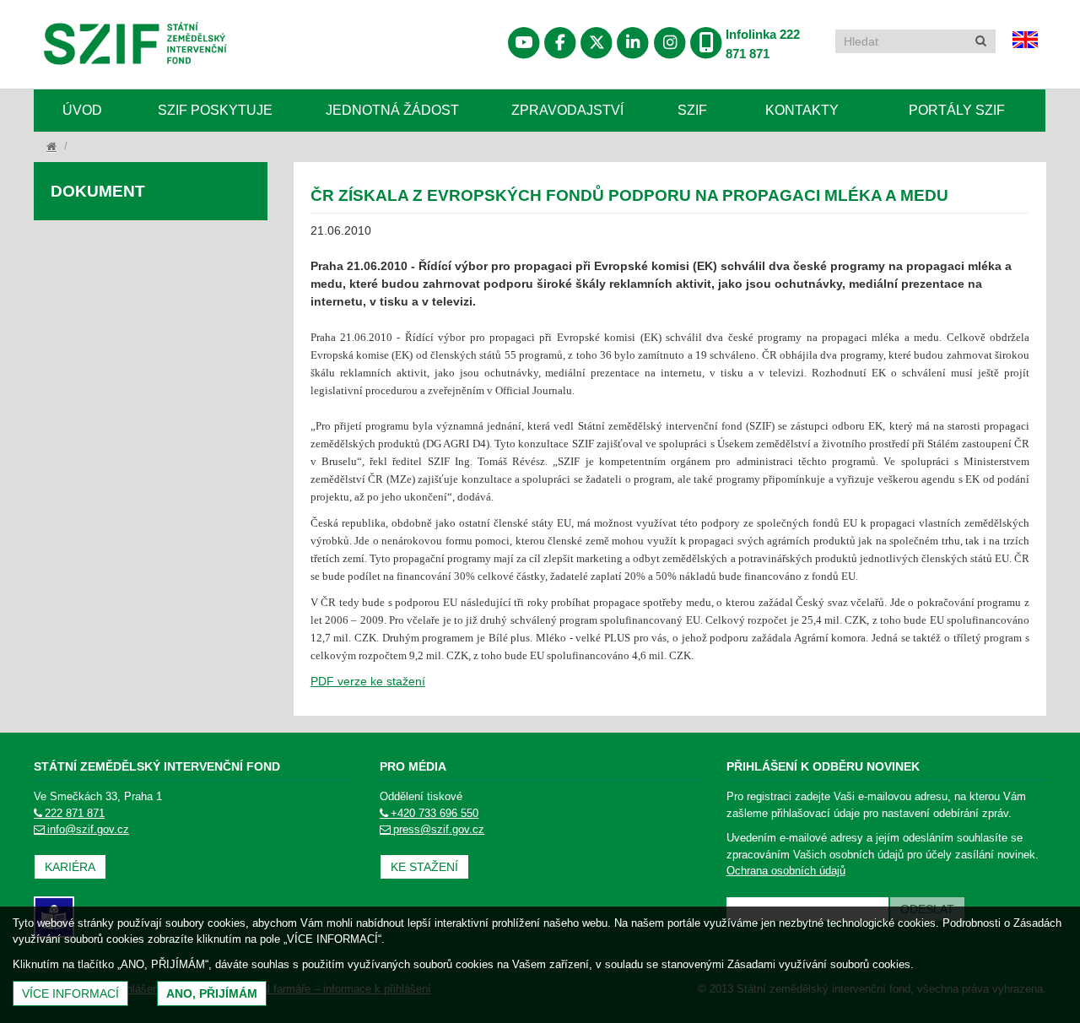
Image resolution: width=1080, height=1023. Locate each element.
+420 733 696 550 (434, 813)
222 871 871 (75, 813)
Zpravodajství (567, 110)
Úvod (82, 110)
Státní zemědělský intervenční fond (94, 87)
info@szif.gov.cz (88, 829)
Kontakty (802, 110)
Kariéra (70, 867)
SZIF (692, 110)
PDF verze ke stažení (367, 681)
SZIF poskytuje (215, 110)
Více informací (70, 993)
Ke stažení (424, 867)
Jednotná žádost (392, 110)
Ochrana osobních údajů (785, 870)
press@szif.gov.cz (438, 829)
